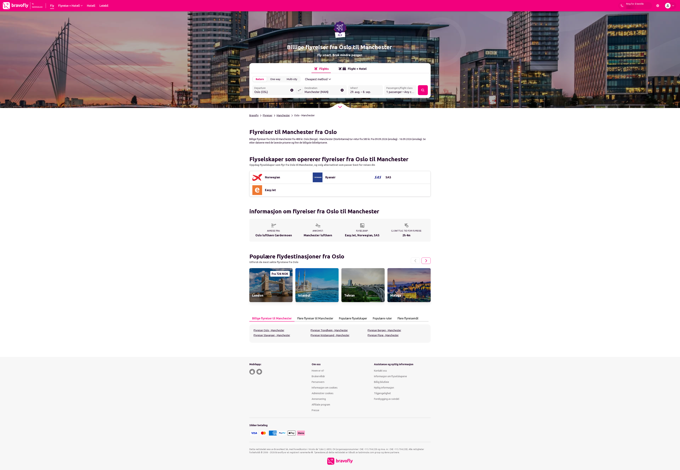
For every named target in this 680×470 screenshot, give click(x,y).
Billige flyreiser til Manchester (272, 318)
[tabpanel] (340, 333)
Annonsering (319, 399)
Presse (315, 410)
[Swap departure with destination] (299, 90)
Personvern (318, 382)
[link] (271, 285)
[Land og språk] (657, 5)
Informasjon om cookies (325, 387)
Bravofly (254, 115)
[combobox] (274, 90)
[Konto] (670, 5)
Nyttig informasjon (384, 387)
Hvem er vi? (318, 370)
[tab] (321, 69)
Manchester (283, 115)
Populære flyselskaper (353, 318)
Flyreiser (267, 115)
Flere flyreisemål (408, 318)
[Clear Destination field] (342, 90)
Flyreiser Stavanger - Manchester (272, 335)
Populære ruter (382, 318)
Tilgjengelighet (382, 393)
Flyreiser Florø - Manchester (383, 335)
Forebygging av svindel (386, 399)
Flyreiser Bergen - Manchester (384, 330)
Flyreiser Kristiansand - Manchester (330, 335)
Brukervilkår (318, 376)
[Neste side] (426, 261)
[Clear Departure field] (292, 90)
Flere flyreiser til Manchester (315, 318)
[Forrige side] (415, 261)
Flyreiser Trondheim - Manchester (329, 330)
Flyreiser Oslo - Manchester (269, 330)
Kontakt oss (380, 370)
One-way (275, 79)
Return (260, 79)
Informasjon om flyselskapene (390, 376)
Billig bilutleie (381, 382)
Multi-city (292, 79)
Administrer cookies (322, 393)
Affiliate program (321, 404)
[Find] (423, 90)
